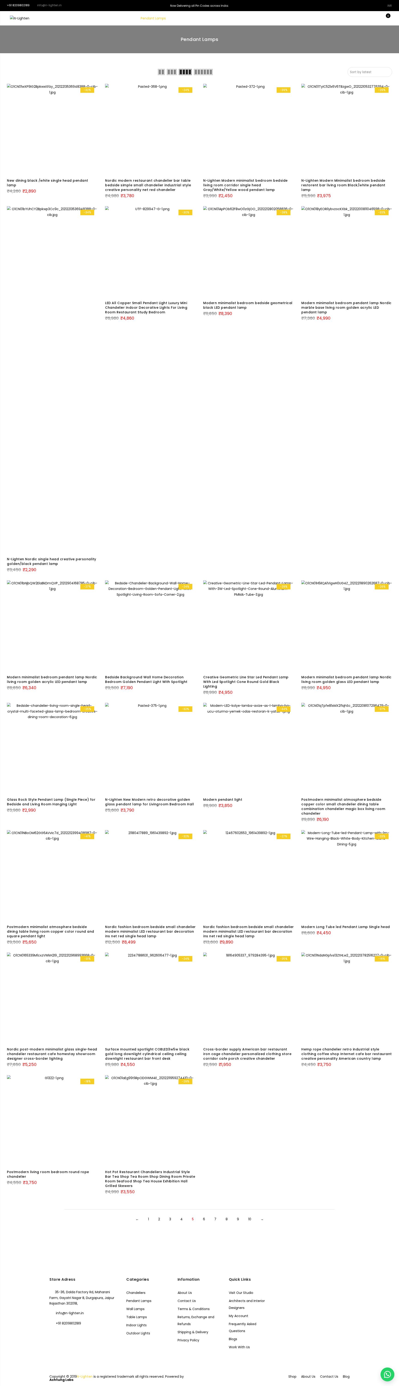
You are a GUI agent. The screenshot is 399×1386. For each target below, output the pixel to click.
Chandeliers (123, 18)
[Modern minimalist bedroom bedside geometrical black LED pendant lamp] (248, 251)
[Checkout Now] (392, 18)
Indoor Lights (136, 1325)
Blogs (233, 1339)
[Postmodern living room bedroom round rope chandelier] (52, 1120)
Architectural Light (271, 18)
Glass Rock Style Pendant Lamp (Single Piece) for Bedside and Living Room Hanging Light (51, 802)
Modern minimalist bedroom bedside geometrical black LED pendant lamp (248, 305)
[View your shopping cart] (385, 18)
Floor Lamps (183, 18)
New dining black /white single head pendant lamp (47, 182)
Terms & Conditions (194, 1309)
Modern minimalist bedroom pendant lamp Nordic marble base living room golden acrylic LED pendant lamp (346, 308)
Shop (292, 1376)
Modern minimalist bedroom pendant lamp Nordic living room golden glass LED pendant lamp (346, 679)
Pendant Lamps (153, 18)
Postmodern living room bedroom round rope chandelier (48, 1174)
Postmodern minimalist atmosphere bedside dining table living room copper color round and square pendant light (50, 931)
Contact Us (187, 1301)
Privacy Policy (188, 1340)
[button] (387, 1374)
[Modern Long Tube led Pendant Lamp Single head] (346, 875)
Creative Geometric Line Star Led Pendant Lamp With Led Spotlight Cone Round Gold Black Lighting (246, 682)
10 (249, 1219)
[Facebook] (54, 1333)
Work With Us (239, 1347)
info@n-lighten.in (70, 1313)
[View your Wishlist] (377, 18)
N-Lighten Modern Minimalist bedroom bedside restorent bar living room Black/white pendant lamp (343, 185)
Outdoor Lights (138, 1333)
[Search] (363, 18)
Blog (346, 1376)
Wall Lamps (239, 18)
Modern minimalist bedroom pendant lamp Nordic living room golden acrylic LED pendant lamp (52, 679)
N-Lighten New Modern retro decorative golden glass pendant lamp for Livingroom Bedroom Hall (149, 802)
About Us (185, 1292)
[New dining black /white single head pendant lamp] (52, 129)
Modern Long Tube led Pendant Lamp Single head (345, 927)
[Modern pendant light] (248, 748)
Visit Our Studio (241, 1292)
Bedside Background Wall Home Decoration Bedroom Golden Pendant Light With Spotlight (146, 679)
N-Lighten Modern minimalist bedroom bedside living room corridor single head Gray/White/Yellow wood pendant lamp (245, 185)
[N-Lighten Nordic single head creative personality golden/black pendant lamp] (52, 379)
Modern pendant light (222, 799)
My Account (238, 1316)
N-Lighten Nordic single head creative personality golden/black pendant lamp (51, 561)
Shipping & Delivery (193, 1332)
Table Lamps (211, 18)
